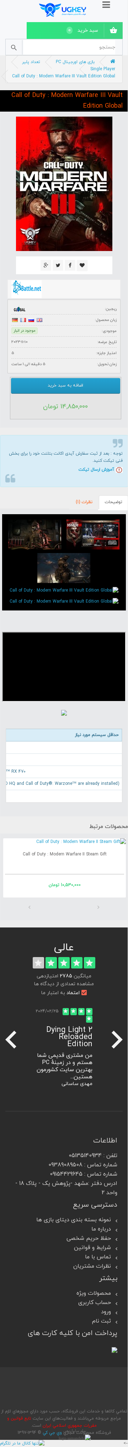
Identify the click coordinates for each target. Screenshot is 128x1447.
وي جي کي (52, 1433)
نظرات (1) (84, 502)
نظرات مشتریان (92, 1266)
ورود (106, 1312)
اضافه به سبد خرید (65, 385)
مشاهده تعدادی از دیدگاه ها (64, 984)
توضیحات (113, 502)
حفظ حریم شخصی (88, 1238)
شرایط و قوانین (92, 1248)
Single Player (102, 69)
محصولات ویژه (93, 1293)
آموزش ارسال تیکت (96, 469)
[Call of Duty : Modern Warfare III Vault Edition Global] (93, 534)
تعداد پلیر (31, 62)
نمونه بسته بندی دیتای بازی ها (73, 1220)
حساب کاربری (94, 1303)
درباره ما (101, 1229)
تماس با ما (98, 1257)
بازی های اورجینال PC (75, 62)
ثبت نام (101, 1321)
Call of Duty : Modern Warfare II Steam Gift (68, 854)
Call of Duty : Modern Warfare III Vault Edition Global (63, 76)
